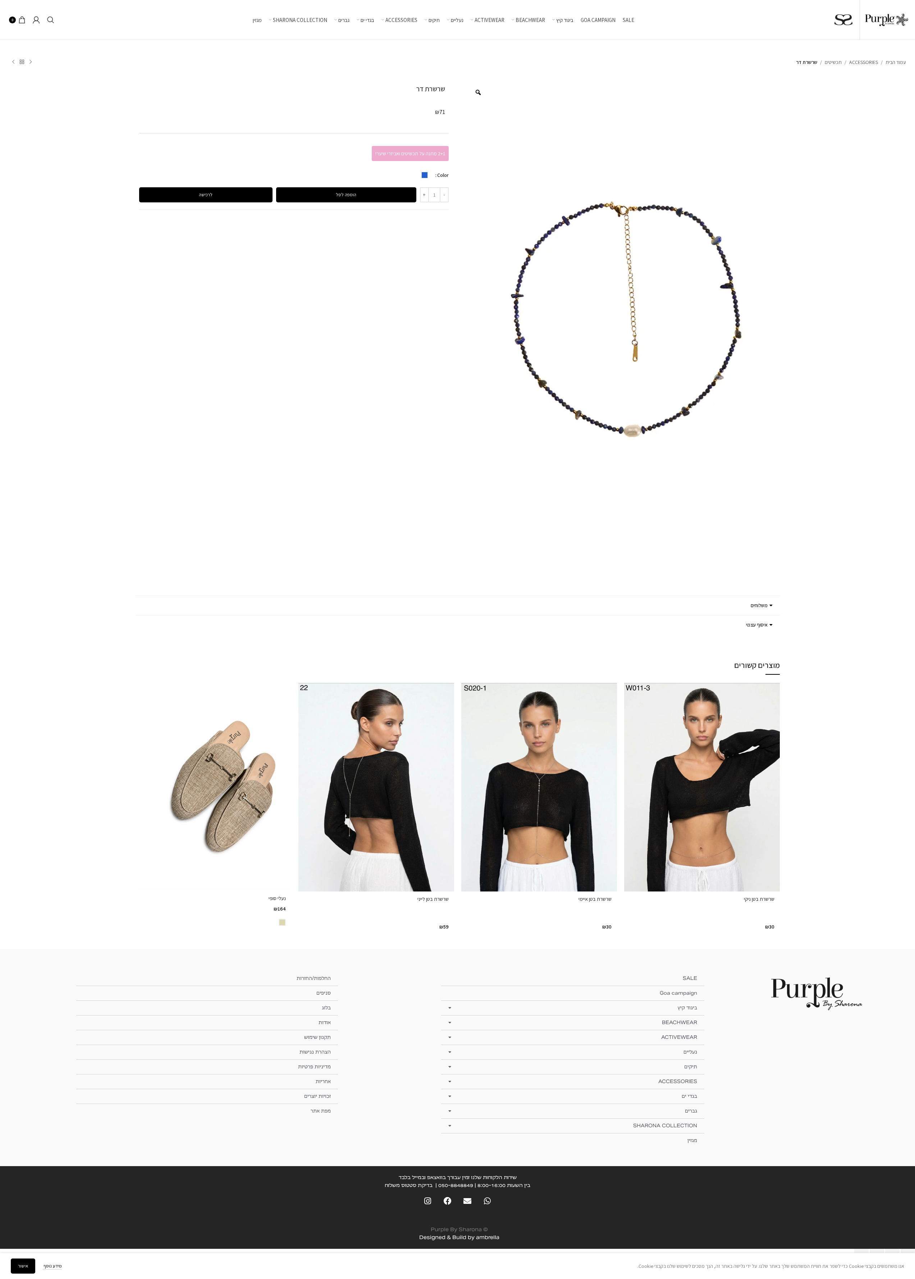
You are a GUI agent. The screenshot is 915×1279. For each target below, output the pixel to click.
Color (443, 175)
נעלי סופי (277, 898)
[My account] (36, 20)
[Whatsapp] (487, 1201)
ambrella (487, 1237)
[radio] (424, 175)
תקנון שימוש (317, 1037)
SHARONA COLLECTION (665, 1126)
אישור (23, 1266)
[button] (458, 605)
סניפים (323, 993)
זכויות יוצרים (317, 1096)
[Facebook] (447, 1201)
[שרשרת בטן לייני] (376, 787)
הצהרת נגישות (315, 1052)
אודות (325, 1022)
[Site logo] (887, 19)
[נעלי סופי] (213, 786)
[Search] (51, 20)
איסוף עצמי (757, 625)
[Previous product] (30, 62)
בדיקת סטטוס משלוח (409, 1185)
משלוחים (759, 605)
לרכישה (205, 195)
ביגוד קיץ (687, 1008)
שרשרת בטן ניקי (759, 899)
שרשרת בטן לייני (433, 899)
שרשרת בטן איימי (595, 899)
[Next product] (13, 62)
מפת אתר (321, 1111)
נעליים (690, 1052)
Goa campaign (678, 993)
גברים (691, 1111)
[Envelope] (467, 1201)
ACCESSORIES (863, 62)
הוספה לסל (346, 195)
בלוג (326, 1008)
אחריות (323, 1081)
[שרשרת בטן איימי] (539, 787)
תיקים (690, 1067)
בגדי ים (689, 1096)
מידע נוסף (52, 1266)
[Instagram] (427, 1201)
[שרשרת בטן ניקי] (702, 787)
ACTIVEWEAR (679, 1037)
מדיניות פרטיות (314, 1067)
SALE (690, 978)
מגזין (692, 1140)
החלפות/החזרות (314, 978)
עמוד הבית (896, 62)
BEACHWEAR (679, 1022)
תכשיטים (833, 62)
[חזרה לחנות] (22, 62)
